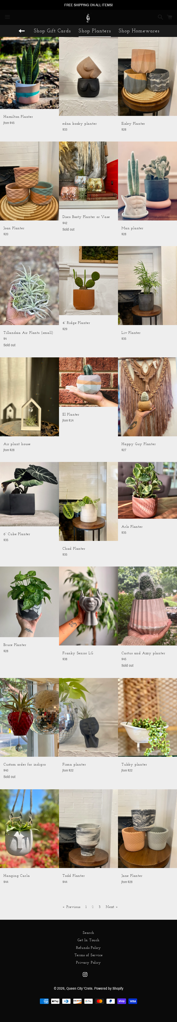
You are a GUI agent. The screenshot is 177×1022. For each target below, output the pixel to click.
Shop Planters (95, 30)
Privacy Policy (88, 962)
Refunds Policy (88, 947)
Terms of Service (88, 955)
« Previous (71, 907)
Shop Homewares (139, 30)
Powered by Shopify (108, 988)
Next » (112, 907)
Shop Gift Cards (52, 30)
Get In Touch (88, 940)
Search (88, 932)
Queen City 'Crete (79, 988)
